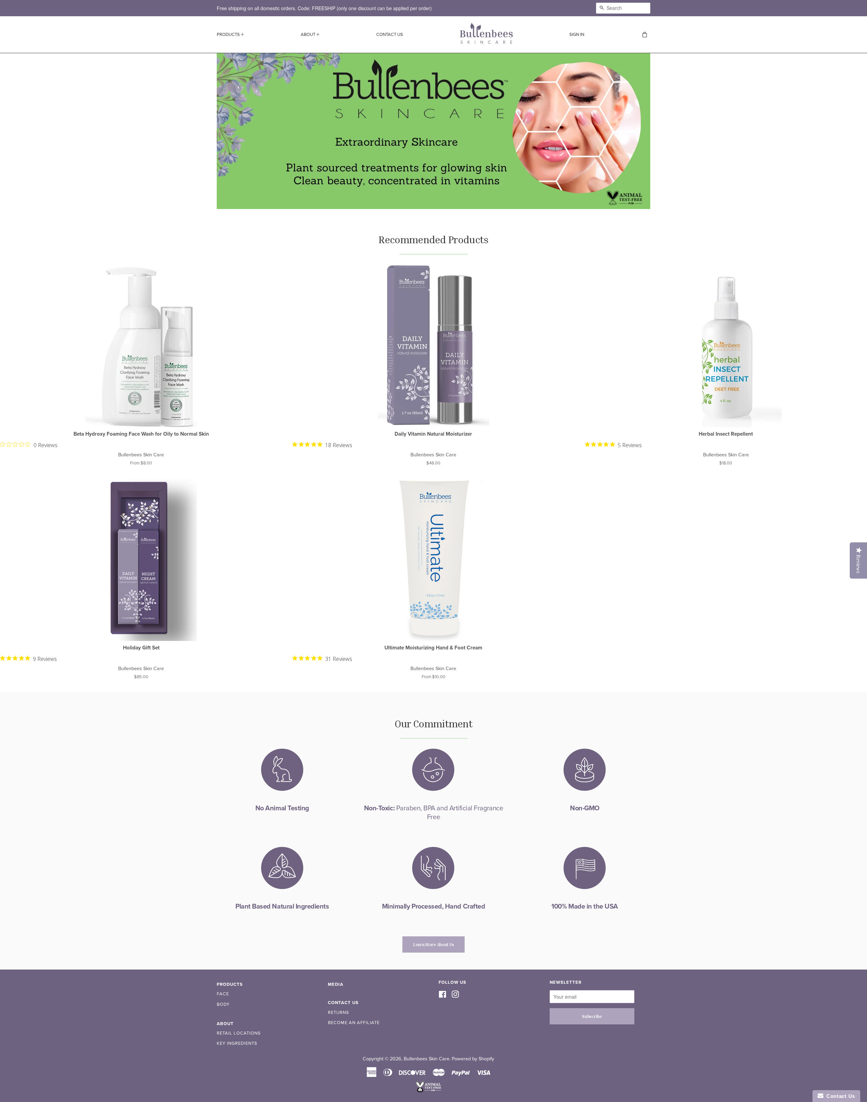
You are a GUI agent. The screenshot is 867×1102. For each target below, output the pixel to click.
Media (335, 984)
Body (223, 1004)
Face (223, 994)
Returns (338, 1012)
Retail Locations (239, 1033)
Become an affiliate (354, 1022)
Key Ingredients (237, 1043)
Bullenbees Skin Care (426, 1059)
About (308, 34)
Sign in (576, 34)
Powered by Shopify (473, 1059)
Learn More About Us (433, 944)
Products (229, 34)
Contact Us (389, 34)
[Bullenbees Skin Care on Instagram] (455, 995)
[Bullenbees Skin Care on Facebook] (442, 995)
